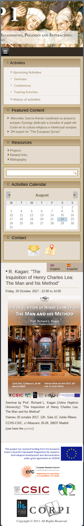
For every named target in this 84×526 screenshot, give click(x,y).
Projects (15, 150)
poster (28, 428)
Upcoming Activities (27, 72)
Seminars (20, 79)
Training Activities (26, 92)
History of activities (26, 99)
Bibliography (18, 159)
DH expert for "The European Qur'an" (35, 131)
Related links (19, 155)
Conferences (22, 85)
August (42, 195)
